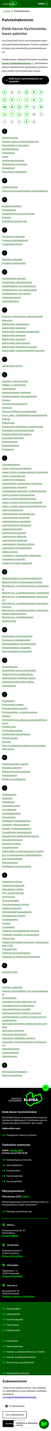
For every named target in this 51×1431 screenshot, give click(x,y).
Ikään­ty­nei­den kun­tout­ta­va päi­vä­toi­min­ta (20, 332)
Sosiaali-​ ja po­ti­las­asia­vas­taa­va (16, 828)
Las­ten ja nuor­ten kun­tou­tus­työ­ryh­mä (19, 499)
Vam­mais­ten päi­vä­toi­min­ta (14, 1034)
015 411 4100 (16, 1150)
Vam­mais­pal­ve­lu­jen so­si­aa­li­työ (16, 1009)
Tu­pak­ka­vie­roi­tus (10, 919)
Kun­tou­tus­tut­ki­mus (10, 445)
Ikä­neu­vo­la (7, 320)
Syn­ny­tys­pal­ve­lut (10, 862)
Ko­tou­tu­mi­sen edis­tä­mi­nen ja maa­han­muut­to (22, 426)
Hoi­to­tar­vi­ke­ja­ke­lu (10, 301)
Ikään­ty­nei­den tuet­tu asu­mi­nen (16, 343)
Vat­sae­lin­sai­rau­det (10, 1049)
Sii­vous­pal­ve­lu (9, 817)
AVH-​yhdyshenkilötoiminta (14, 172)
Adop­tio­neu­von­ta (10, 138)
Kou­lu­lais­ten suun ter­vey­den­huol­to (18, 430)
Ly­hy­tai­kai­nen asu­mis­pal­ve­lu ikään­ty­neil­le (21, 555)
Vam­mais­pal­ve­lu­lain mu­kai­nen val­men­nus (21, 1013)
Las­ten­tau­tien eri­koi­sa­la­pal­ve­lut (16, 548)
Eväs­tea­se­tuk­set (16, 1406)
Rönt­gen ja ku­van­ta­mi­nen (14, 779)
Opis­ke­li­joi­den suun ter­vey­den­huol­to (19, 670)
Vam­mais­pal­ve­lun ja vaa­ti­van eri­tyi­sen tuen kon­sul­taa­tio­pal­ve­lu (24, 1018)
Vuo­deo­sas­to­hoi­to (10, 1053)
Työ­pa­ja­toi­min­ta (9, 949)
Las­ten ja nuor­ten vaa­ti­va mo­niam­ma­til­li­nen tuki (24, 506)
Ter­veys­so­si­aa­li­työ (10, 901)
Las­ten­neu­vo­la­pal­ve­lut (12, 510)
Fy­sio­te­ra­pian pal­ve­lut (12, 244)
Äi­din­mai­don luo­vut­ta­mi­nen (14, 1072)
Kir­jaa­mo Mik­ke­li (10, 1236)
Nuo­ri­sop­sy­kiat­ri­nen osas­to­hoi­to (17, 651)
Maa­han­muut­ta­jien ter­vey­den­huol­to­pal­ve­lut (22, 578)
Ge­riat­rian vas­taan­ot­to (12, 259)
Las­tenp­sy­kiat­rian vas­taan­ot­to (16, 518)
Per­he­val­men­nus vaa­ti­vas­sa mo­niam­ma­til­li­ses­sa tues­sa (24, 721)
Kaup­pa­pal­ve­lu (9, 389)
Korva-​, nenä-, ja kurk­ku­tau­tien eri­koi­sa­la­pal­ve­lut (24, 415)
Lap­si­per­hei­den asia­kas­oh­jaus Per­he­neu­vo (22, 483)
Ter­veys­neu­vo (8, 897)
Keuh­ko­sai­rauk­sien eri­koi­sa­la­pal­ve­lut (19, 396)
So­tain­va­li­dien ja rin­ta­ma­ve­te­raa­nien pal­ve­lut (23, 851)
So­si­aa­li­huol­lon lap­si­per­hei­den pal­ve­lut (20, 836)
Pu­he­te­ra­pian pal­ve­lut (12, 730)
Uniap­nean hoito (9, 972)
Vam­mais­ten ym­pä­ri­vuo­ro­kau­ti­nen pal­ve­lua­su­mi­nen (24, 1044)
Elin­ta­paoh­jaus (9, 210)
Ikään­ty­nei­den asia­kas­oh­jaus (15, 324)
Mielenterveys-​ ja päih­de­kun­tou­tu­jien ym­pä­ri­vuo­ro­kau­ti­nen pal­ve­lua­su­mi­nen (25, 612)
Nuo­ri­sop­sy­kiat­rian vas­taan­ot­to (16, 648)
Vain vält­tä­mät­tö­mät (14, 1415)
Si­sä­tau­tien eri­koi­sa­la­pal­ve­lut (15, 825)
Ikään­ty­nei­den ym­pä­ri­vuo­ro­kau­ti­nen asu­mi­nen (23, 350)
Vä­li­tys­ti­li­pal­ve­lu (9, 1056)
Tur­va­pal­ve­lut (8, 927)
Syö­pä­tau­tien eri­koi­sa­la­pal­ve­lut (16, 866)
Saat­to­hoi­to (7, 798)
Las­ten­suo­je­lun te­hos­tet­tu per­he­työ (18, 544)
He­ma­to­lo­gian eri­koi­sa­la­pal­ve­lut (17, 282)
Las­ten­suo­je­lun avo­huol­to (14, 533)
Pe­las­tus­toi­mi (8, 701)
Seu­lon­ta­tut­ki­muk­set (11, 813)
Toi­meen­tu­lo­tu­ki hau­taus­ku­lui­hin (17, 912)
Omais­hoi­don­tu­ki (10, 667)
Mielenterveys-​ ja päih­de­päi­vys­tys (17, 617)
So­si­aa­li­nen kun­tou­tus (12, 840)
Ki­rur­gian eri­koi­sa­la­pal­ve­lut (14, 404)
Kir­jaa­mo (6, 400)
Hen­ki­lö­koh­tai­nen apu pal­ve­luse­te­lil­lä (19, 290)
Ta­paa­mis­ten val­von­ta (12, 882)
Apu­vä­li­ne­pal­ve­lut (10, 149)
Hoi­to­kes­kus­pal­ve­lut (11, 297)
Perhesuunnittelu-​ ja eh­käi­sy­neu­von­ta (19, 712)
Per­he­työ (6, 716)
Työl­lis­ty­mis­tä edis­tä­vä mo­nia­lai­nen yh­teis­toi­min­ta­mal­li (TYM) (25, 944)
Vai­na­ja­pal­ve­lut (9, 998)
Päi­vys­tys (6, 742)
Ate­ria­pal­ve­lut (8, 168)
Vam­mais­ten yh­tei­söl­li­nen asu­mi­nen (18, 1038)
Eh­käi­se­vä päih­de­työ (11, 206)
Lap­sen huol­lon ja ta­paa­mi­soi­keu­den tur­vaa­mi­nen (25, 472)
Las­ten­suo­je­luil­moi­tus (12, 529)
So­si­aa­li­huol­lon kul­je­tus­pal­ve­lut (17, 832)
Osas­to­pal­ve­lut (9, 686)
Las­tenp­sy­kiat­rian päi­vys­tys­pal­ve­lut (18, 514)
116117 (25, 1196)
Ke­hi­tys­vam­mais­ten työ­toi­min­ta (16, 392)
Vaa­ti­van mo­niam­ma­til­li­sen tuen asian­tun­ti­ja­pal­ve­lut (25, 993)
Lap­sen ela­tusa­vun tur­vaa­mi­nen (17, 468)
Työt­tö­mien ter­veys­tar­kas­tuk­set (16, 953)
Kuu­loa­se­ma (8, 449)
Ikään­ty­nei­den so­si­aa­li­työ (14, 339)
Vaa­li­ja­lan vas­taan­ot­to (12, 987)
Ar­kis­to (5, 157)
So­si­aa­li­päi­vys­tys (10, 847)
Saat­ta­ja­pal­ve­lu (9, 794)
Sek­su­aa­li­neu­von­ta (11, 806)
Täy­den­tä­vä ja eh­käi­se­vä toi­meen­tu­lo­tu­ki (21, 957)
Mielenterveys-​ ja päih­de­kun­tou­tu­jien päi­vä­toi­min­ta (25, 593)
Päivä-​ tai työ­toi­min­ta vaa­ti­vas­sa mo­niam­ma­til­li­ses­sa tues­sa (24, 747)
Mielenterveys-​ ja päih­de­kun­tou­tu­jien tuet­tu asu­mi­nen (25, 598)
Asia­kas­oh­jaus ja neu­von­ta (14, 164)
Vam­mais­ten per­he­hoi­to (13, 1030)
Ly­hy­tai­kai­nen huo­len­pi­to (13, 559)
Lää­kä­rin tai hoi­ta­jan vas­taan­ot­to (17, 563)
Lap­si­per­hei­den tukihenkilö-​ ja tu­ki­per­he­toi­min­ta (24, 491)
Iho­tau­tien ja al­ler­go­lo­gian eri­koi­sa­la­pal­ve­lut (22, 316)
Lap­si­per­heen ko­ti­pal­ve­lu (13, 480)
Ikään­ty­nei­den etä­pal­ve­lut (14, 328)
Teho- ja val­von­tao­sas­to (13, 893)
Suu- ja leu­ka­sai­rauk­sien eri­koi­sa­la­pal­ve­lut (22, 855)
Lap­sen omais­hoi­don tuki (13, 476)
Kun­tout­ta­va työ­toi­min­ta (13, 438)
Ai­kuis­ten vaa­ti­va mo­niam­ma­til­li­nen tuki (20, 141)
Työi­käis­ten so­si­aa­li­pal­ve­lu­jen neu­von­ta (20, 931)
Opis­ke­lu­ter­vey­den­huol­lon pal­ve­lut (18, 682)
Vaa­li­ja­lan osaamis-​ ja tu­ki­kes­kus (18, 1296)
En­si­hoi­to (6, 217)
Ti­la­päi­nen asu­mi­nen (11, 908)
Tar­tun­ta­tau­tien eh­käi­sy (12, 889)
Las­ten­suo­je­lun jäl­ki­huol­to (14, 536)
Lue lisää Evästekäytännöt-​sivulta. (19, 1397)
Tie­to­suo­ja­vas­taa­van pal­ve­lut (15, 904)
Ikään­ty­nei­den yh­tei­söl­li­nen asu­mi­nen (19, 347)
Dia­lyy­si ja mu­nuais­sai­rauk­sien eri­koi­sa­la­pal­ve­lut (25, 191)
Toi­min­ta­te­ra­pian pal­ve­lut (13, 916)
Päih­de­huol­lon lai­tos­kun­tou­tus (16, 734)
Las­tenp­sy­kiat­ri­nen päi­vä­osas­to (16, 525)
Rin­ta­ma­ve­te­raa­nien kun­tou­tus (16, 771)
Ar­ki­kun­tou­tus (8, 153)
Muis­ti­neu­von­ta (9, 621)
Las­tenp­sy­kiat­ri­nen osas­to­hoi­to (16, 521)
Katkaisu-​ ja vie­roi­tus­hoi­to (14, 385)
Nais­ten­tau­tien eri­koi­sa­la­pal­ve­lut (17, 636)
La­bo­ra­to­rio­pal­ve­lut (11, 464)
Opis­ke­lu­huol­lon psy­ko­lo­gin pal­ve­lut (19, 678)
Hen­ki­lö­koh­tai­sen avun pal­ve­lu (16, 294)
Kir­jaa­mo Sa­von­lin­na (12, 1256)
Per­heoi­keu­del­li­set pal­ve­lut (14, 708)
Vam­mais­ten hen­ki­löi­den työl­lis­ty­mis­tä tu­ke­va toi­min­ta (24, 1025)
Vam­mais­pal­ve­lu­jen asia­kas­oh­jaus (18, 1005)
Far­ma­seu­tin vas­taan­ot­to (13, 236)
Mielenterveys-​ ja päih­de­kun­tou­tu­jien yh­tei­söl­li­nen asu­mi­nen (25, 605)
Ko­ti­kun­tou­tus (8, 423)
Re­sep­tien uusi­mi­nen (12, 768)
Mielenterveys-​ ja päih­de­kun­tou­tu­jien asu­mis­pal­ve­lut (25, 588)
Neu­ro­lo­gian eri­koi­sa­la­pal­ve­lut (16, 640)
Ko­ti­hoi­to (6, 419)
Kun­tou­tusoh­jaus (10, 442)
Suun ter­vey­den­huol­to (12, 859)
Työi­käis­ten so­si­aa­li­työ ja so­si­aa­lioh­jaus (20, 935)
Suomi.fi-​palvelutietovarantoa (16, 63)
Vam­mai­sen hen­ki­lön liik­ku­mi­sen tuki (19, 1002)
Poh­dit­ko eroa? (9, 727)
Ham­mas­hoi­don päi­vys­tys (14, 278)
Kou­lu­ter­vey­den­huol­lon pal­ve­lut (16, 434)
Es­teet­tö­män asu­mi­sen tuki (14, 221)
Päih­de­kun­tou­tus (10, 738)
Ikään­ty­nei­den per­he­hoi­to (14, 335)
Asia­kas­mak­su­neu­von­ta (13, 160)
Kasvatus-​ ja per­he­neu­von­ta (15, 381)
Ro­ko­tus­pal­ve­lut (9, 775)
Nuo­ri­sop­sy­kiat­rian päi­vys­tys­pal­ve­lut (19, 644)
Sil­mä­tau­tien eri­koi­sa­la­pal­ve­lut (16, 821)
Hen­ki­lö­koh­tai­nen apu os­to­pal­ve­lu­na (19, 286)
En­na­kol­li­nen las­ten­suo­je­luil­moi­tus (18, 214)
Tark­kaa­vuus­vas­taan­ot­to (13, 885)
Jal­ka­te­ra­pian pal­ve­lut (12, 366)
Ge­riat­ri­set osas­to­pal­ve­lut (14, 263)
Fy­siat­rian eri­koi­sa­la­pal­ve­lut (15, 240)
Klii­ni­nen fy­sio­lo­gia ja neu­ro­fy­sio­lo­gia (19, 411)
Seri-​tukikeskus (9, 809)
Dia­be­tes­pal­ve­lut (10, 187)
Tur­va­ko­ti (6, 923)
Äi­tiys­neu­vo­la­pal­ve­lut (12, 1075)
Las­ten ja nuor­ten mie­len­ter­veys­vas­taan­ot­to (22, 502)
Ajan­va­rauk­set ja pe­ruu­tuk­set (15, 145)
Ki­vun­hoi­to (7, 408)
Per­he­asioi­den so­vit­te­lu (13, 705)
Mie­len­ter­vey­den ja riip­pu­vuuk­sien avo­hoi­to (22, 582)
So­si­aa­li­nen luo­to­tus (11, 844)
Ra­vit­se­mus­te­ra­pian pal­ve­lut (15, 764)
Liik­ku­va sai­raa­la (10, 552)
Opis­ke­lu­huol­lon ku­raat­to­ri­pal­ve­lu (17, 674)
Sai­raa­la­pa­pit (8, 802)
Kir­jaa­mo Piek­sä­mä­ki (12, 1276)
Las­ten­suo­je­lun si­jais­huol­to (14, 540)
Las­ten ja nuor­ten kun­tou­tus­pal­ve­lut (18, 495)
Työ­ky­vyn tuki (8, 938)
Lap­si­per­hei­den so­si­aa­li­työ (14, 487)
